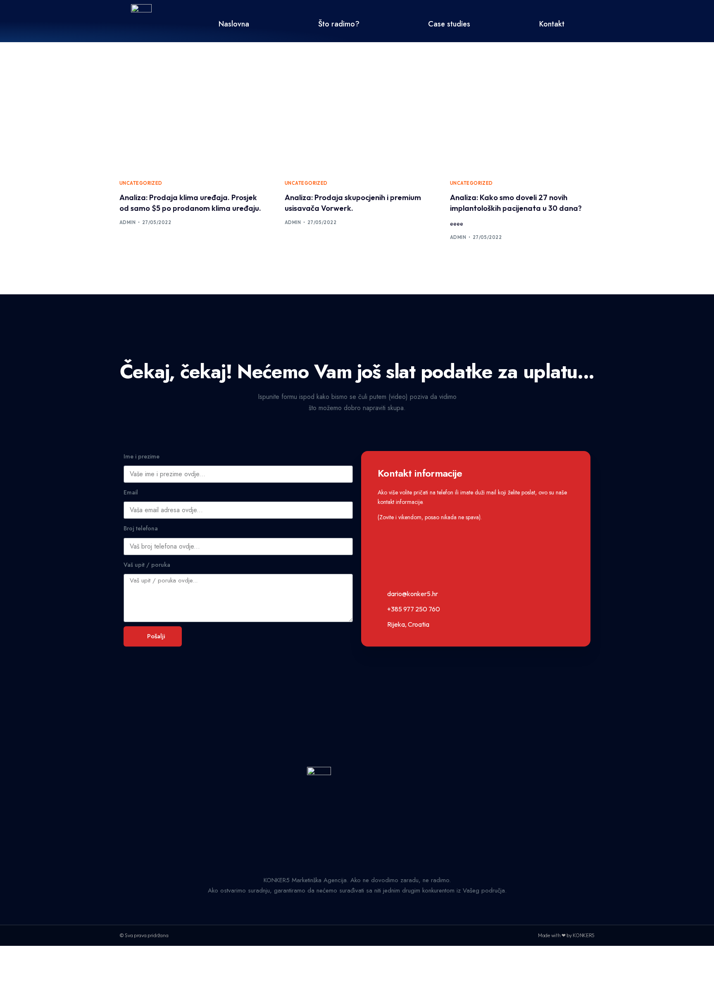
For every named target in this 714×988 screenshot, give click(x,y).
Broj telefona (141, 528)
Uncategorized (140, 183)
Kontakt (551, 24)
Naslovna (234, 24)
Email (131, 492)
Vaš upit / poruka (147, 565)
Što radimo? (338, 24)
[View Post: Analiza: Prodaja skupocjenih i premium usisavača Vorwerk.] (357, 125)
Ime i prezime (141, 456)
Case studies (449, 24)
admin (127, 222)
